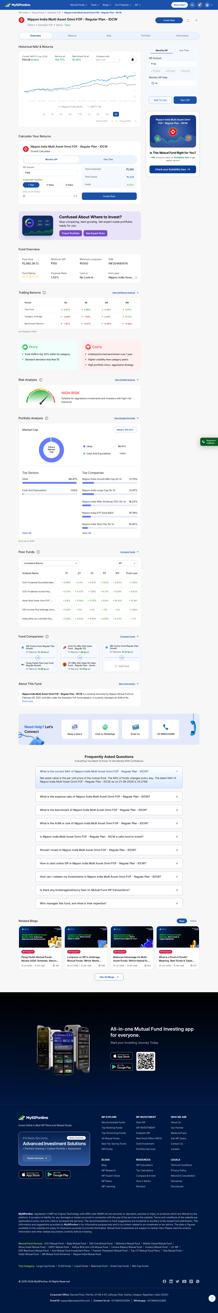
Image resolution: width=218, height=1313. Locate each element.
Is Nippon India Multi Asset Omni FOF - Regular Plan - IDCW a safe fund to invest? (92, 836)
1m (52, 114)
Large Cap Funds (45, 1266)
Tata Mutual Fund (172, 1250)
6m (70, 114)
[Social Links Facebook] (164, 1281)
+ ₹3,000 (170, 71)
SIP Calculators (144, 1165)
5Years (69, 185)
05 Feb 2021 (101, 121)
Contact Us (177, 1143)
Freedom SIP (143, 1132)
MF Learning (108, 1186)
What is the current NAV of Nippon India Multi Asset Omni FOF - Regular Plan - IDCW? (94, 771)
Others (31, 24)
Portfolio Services (145, 1149)
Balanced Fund (99, 1266)
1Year (31, 185)
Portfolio (145, 35)
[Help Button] (212, 1298)
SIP (120, 563)
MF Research (109, 1170)
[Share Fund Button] (196, 20)
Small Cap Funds (119, 1266)
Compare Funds (127, 552)
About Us (176, 1122)
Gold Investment (145, 1143)
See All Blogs (107, 976)
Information (182, 35)
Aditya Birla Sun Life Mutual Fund (90, 1247)
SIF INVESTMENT (145, 1127)
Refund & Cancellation (183, 1175)
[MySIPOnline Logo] (17, 4)
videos (193, 921)
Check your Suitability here (170, 169)
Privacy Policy (178, 1170)
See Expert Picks (95, 233)
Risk (109, 35)
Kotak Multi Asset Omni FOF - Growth (36, 600)
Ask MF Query (178, 1138)
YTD (80, 114)
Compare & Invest (146, 1175)
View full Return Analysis (123, 292)
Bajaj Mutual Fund (76, 1243)
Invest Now (169, 20)
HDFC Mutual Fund (58, 1247)
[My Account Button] (208, 5)
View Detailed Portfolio (124, 418)
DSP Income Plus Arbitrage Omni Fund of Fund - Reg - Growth (38, 609)
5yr (107, 114)
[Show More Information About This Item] (44, 292)
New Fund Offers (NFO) (149, 1138)
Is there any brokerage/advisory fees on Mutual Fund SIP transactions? (85, 890)
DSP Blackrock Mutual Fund (34, 1250)
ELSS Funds (64, 1266)
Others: (125, 429)
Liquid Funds (81, 1266)
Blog (104, 1165)
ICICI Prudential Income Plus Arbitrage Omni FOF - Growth (36, 591)
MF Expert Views (111, 1175)
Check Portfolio (70, 233)
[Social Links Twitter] (177, 1281)
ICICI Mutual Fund (54, 1243)
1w (44, 114)
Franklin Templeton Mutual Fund (110, 1250)
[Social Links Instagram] (191, 1281)
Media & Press (178, 1132)
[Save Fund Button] (188, 20)
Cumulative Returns (33, 563)
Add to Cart (160, 100)
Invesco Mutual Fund (156, 1247)
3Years (50, 185)
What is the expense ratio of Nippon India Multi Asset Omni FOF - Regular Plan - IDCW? (95, 796)
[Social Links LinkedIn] (171, 1281)
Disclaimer (176, 1181)
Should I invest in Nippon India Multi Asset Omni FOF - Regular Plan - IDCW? (88, 850)
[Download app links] (121, 1056)
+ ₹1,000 (155, 71)
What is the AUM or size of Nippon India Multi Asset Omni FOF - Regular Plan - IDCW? (94, 823)
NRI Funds (107, 1149)
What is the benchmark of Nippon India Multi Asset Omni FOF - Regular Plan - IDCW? (93, 809)
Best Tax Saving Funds (114, 1143)
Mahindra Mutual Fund (128, 1243)
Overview (35, 35)
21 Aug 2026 (125, 121)
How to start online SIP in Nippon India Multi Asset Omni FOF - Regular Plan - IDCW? (93, 863)
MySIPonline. (41, 1281)
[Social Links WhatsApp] (197, 1281)
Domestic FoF (45, 24)
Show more (27, 701)
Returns (72, 35)
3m (61, 114)
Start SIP (185, 100)
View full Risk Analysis (125, 380)
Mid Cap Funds (140, 1266)
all (116, 114)
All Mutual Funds (111, 1138)
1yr (89, 114)
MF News (107, 1181)
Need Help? (179, 5)
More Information (127, 684)
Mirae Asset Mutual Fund (32, 1247)
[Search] (192, 5)
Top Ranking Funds (112, 1127)
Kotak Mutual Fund (29, 1254)
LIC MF (174, 1247)
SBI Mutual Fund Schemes (56, 1254)
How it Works (143, 1181)
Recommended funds (113, 1122)
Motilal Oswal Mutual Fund (157, 1243)
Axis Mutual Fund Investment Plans (71, 1250)
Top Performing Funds (114, 1132)
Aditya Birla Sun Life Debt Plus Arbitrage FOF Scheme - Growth (37, 618)
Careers (175, 1149)
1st (156, 83)
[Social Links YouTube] (184, 1281)
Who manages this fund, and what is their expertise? (73, 903)
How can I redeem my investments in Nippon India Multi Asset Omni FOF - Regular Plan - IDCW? (100, 876)
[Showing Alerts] (132, 59)
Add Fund (124, 666)
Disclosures (177, 1186)
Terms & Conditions (181, 1165)
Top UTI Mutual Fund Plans (145, 1250)
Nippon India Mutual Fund (87, 1254)
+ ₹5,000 (185, 71)
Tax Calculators (144, 1170)
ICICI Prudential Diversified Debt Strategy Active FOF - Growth (37, 582)
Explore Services (35, 1158)
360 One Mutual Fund (101, 1243)
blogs (181, 921)
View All (26, 532)
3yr (98, 114)
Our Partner (177, 1127)
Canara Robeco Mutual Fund (126, 1247)
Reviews (140, 1186)
